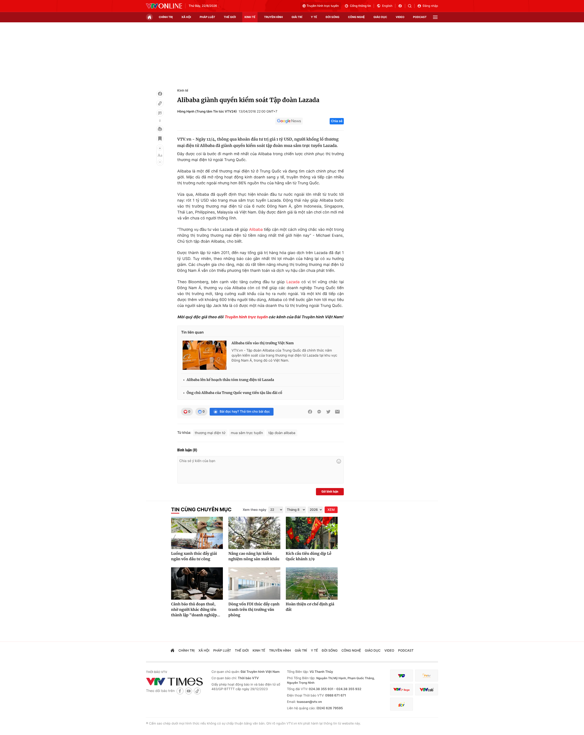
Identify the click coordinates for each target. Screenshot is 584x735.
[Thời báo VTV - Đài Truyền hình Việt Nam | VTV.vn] (164, 5)
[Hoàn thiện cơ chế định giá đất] (312, 583)
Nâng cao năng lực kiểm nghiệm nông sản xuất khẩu (253, 556)
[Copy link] (160, 103)
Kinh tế (182, 91)
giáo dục (380, 17)
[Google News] (289, 121)
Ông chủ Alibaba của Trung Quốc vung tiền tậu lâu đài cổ (234, 393)
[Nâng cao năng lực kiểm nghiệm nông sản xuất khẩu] (254, 533)
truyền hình (273, 17)
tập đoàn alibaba (281, 433)
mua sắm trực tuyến (247, 433)
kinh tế (250, 17)
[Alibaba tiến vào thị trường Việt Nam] (204, 355)
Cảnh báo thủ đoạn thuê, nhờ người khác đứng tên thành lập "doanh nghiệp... (195, 609)
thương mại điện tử (210, 433)
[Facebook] (160, 94)
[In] (160, 129)
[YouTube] (188, 690)
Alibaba (256, 229)
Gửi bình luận (329, 491)
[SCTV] (401, 704)
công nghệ (356, 17)
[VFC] (401, 676)
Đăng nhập (430, 6)
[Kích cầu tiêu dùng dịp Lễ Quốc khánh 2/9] (312, 533)
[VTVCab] (426, 689)
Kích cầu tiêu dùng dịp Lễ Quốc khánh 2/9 (308, 556)
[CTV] (401, 689)
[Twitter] (328, 411)
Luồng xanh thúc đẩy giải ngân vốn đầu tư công (194, 556)
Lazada (293, 282)
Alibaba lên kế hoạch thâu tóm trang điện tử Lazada (230, 380)
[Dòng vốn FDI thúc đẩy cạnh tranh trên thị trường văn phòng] (254, 583)
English (387, 6)
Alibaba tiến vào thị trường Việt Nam (263, 343)
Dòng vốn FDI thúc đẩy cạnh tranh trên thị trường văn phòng (253, 609)
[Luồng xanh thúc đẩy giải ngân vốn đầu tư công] (197, 533)
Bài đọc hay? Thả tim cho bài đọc (245, 412)
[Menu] (435, 17)
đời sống (332, 17)
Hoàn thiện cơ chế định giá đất (310, 607)
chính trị (166, 17)
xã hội (186, 17)
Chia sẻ (336, 121)
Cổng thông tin (360, 6)
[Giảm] (160, 162)
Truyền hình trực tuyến (323, 6)
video (400, 17)
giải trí (297, 17)
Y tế (314, 17)
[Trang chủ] (149, 17)
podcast (420, 17)
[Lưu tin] (160, 138)
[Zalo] (319, 411)
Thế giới (230, 17)
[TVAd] (426, 676)
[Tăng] (160, 148)
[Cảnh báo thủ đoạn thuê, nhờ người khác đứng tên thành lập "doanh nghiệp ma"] (197, 583)
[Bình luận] (160, 113)
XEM (331, 510)
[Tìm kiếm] (411, 6)
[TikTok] (197, 690)
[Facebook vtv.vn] (401, 6)
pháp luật (207, 17)
